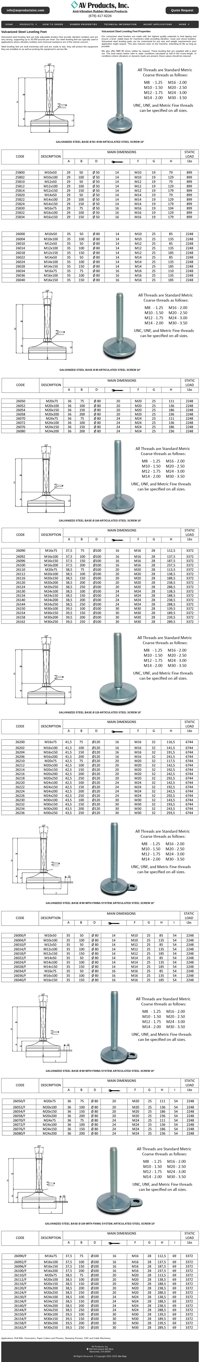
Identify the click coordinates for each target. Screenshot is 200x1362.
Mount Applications (157, 24)
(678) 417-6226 (100, 16)
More (182, 24)
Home (9, 24)
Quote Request (182, 10)
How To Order (53, 24)
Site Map (122, 1356)
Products (27, 24)
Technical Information (120, 24)
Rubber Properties (83, 24)
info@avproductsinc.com (25, 10)
